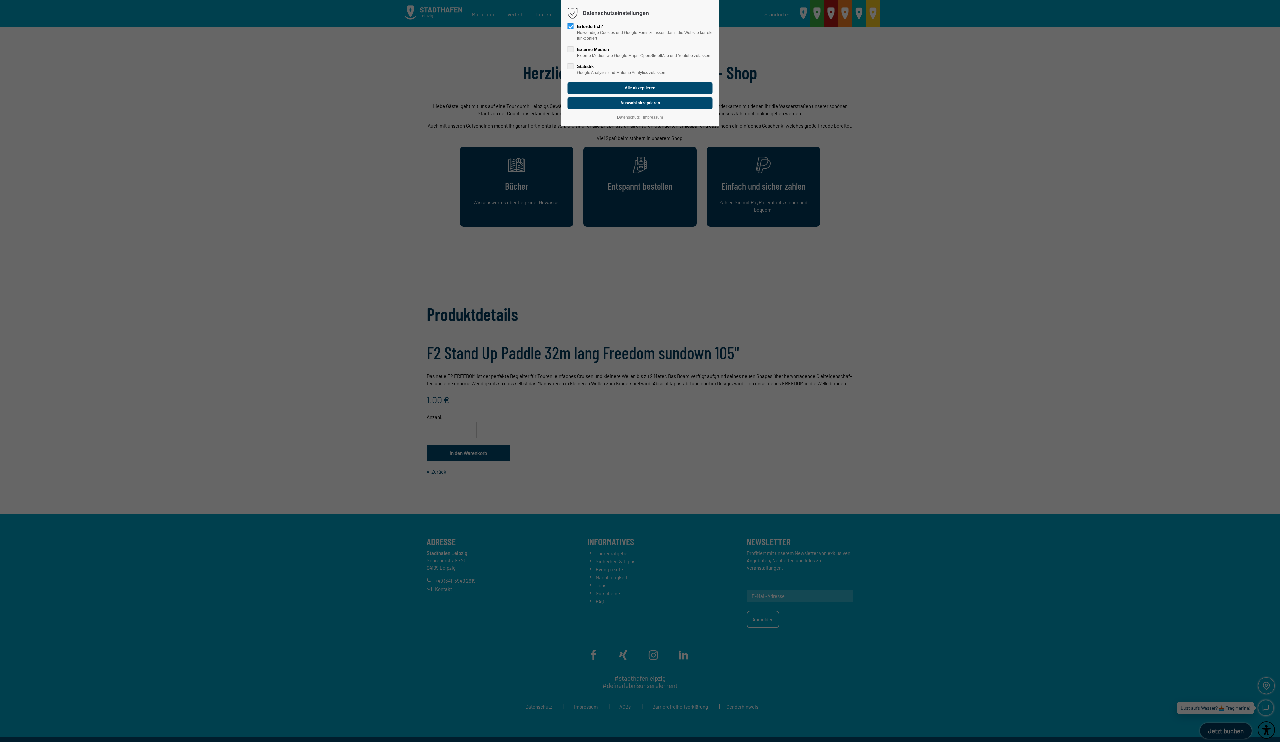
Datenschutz (628, 117)
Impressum (653, 117)
